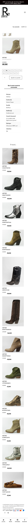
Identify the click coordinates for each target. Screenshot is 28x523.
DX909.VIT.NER (5, 290)
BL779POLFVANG (6, 410)
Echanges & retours (19, 508)
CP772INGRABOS (6, 383)
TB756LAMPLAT (6, 464)
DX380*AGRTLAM (6, 222)
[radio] (3, 70)
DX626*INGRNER (6, 195)
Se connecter (16, 27)
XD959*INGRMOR (6, 329)
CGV (4, 510)
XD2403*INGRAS (6, 356)
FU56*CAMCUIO (6, 492)
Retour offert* (17, 3)
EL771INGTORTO (6, 437)
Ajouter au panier (15, 77)
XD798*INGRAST (6, 249)
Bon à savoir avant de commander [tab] (14, 86)
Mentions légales (9, 510)
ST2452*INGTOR (6, 168)
